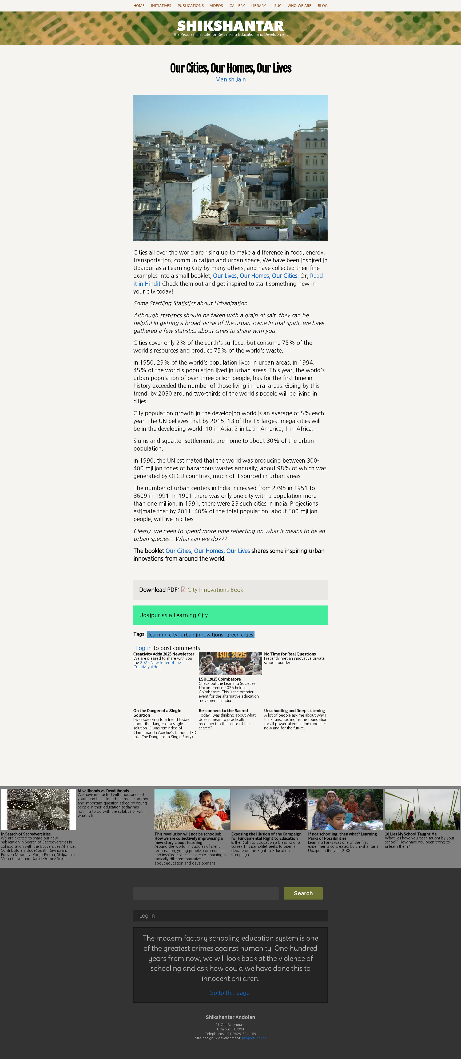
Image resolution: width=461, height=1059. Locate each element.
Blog (323, 5)
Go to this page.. (230, 993)
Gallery (237, 5)
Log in (144, 648)
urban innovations (202, 634)
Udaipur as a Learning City (173, 615)
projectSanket (254, 1038)
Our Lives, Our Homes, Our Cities (255, 276)
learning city (163, 634)
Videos (216, 5)
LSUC (276, 5)
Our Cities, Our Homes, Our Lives (208, 551)
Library (258, 5)
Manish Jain (230, 79)
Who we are (299, 5)
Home (139, 5)
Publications (191, 5)
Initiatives (161, 5)
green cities (239, 634)
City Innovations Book (215, 590)
